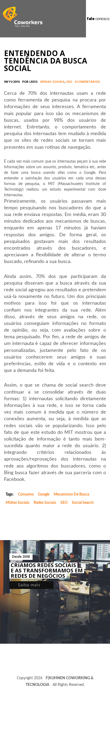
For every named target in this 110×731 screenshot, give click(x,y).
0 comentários (87, 82)
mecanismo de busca (71, 494)
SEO (69, 82)
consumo (26, 494)
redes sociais (45, 503)
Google (43, 494)
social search (83, 503)
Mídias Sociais (52, 82)
